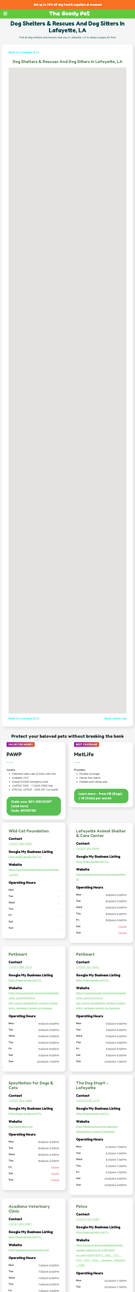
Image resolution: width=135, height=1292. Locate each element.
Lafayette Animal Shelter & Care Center (101, 833)
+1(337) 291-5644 (87, 848)
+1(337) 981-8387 (20, 1224)
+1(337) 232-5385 (87, 1219)
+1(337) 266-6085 (20, 844)
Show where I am (115, 718)
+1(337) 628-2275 (87, 1101)
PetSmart (18, 954)
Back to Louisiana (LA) (24, 52)
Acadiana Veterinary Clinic (29, 1209)
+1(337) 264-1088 (20, 1101)
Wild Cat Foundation (29, 831)
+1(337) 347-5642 (87, 967)
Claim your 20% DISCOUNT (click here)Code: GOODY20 (31, 806)
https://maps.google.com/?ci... (25, 857)
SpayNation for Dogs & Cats (31, 1085)
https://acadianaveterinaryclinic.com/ (29, 1250)
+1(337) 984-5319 (20, 967)
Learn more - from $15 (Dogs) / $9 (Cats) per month (100, 796)
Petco (81, 1206)
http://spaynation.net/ (21, 1126)
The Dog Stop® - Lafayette (92, 1085)
